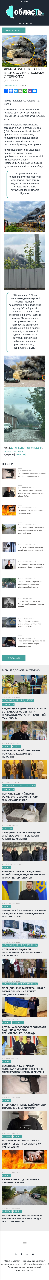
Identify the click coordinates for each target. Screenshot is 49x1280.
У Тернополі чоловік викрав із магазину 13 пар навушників (31, 565)
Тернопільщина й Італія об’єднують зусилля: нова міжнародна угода (20, 796)
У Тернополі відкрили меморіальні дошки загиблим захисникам (22, 952)
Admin (23, 85)
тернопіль (18, 451)
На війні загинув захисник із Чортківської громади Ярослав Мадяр (31, 604)
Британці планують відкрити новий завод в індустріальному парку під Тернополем (23, 874)
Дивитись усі (14, 658)
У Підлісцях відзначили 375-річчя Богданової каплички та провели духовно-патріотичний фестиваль (24, 713)
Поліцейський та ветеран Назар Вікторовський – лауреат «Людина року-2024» (23, 991)
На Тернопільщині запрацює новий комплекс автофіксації (30, 548)
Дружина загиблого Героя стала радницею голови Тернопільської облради (24, 1030)
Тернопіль (8, 704)
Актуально (8, 700)
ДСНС (13, 447)
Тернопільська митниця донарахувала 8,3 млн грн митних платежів (29, 624)
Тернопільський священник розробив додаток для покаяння (21, 753)
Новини (7, 464)
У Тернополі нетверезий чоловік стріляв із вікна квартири (32, 475)
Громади (20, 785)
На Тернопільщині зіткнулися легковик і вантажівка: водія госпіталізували (31, 530)
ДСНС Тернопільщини (30, 447)
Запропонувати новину (13, 30)
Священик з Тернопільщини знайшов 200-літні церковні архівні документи (21, 835)
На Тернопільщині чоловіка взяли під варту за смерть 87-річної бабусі (31, 493)
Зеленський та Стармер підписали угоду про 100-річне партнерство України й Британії (23, 1069)
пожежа (8, 451)
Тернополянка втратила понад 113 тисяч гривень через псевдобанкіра (31, 643)
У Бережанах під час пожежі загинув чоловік (30, 511)
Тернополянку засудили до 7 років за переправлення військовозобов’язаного (31, 584)
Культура (7, 828)
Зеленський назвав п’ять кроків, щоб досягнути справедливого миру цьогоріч (24, 913)
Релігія (29, 700)
